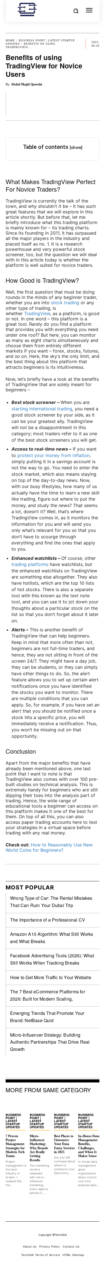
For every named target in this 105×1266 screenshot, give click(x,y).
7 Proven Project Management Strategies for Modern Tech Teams (15, 1146)
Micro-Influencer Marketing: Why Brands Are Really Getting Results (39, 1148)
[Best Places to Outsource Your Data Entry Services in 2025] (64, 1104)
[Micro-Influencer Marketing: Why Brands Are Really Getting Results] (40, 1104)
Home (10, 40)
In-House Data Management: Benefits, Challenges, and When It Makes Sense (88, 1146)
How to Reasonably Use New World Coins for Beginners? (49, 847)
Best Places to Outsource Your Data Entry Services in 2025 (64, 1144)
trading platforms (29, 564)
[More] (93, 103)
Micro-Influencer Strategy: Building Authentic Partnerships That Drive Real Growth (50, 1042)
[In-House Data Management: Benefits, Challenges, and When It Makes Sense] (88, 1104)
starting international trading (41, 408)
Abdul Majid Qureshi (26, 84)
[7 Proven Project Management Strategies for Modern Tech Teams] (16, 1104)
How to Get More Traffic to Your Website (50, 977)
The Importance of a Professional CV (47, 920)
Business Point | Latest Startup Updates (13, 1121)
